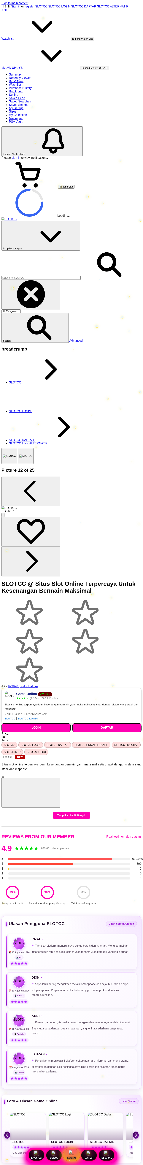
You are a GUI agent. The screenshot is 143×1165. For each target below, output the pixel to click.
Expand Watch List (82, 38)
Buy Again (16, 91)
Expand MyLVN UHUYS (94, 68)
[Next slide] (136, 1135)
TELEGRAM (106, 1157)
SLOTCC (41, 6)
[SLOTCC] (9, 456)
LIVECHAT (36, 1157)
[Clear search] (30, 294)
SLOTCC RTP (12, 751)
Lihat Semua (129, 1101)
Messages (16, 118)
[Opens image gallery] (2, 515)
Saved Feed (17, 98)
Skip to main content (14, 3)
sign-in (16, 157)
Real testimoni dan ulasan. (124, 836)
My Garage (16, 108)
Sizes (12, 111)
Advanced (76, 340)
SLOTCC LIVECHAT (126, 744)
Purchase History (20, 88)
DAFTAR (89, 1157)
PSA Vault (15, 121)
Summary (15, 74)
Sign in (15, 6)
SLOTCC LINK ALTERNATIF (91, 744)
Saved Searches (20, 101)
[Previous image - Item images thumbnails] (30, 491)
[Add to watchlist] (30, 532)
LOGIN (71, 1158)
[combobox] (41, 278)
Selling (13, 94)
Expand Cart (66, 186)
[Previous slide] (7, 1135)
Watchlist (15, 84)
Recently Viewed (20, 77)
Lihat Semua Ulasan (121, 923)
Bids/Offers (16, 81)
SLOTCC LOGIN (59, 6)
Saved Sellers (18, 104)
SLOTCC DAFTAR (83, 6)
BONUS (54, 1157)
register (29, 6)
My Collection (18, 114)
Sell (4, 9)
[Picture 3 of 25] (26, 456)
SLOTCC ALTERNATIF (112, 6)
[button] (35, 328)
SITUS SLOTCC (36, 751)
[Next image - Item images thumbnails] (30, 561)
